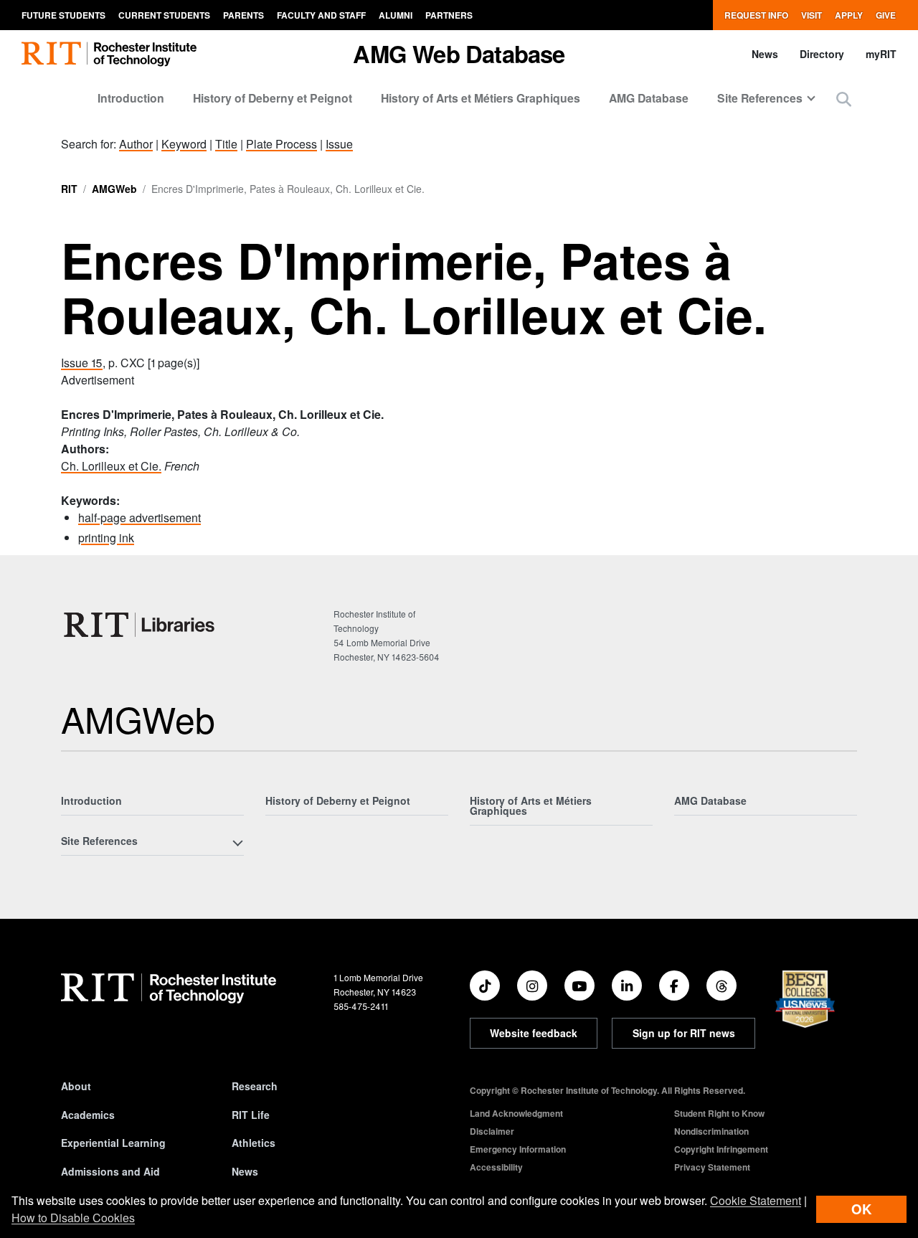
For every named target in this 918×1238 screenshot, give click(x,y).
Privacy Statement (712, 1167)
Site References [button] (760, 98)
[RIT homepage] (109, 54)
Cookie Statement (755, 1200)
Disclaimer (492, 1131)
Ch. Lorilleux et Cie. (111, 466)
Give (886, 15)
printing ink (106, 537)
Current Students (164, 15)
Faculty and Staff (321, 15)
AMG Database (648, 98)
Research (255, 1086)
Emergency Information (518, 1149)
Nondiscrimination (711, 1131)
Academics (88, 1114)
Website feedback (533, 1033)
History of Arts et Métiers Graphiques (480, 98)
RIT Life (251, 1114)
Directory (822, 54)
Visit (811, 15)
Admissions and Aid (110, 1171)
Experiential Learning (113, 1142)
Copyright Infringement (721, 1149)
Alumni (395, 15)
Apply (849, 15)
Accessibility (496, 1167)
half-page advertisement (139, 517)
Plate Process (281, 144)
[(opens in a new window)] (485, 985)
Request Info (756, 15)
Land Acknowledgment (516, 1113)
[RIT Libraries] (140, 625)
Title (226, 144)
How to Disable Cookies (73, 1217)
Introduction (131, 98)
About (76, 1086)
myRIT (881, 54)
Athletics (253, 1142)
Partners (449, 15)
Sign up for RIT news (684, 1033)
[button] (844, 98)
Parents (243, 15)
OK (861, 1209)
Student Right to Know (719, 1113)
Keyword (184, 144)
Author (136, 144)
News (765, 54)
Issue (339, 144)
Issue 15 (82, 362)
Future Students (63, 15)
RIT (69, 188)
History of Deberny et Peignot (272, 98)
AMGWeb (114, 188)
